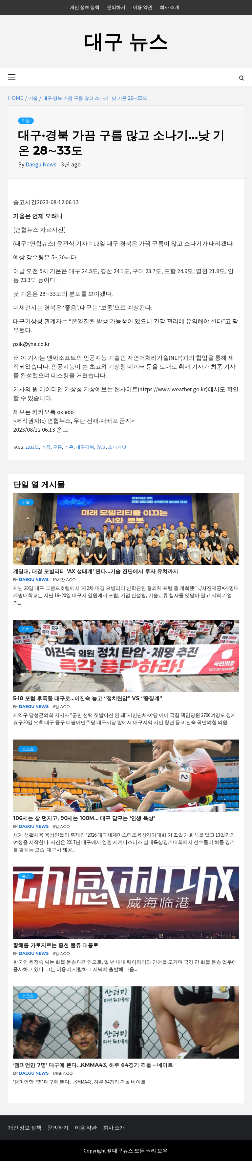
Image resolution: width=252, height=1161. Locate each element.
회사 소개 (169, 7)
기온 (69, 447)
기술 (26, 120)
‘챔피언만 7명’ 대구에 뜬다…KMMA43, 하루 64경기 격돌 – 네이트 (93, 1065)
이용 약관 (142, 7)
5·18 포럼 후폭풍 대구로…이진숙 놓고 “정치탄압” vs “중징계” (87, 698)
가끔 (46, 447)
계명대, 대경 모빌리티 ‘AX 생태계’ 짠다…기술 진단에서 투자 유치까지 (95, 571)
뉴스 (26, 875)
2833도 (32, 447)
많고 (101, 447)
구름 (57, 447)
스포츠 (28, 748)
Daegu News (42, 164)
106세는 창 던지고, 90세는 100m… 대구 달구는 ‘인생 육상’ (84, 818)
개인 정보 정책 (84, 7)
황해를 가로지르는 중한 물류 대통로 (55, 945)
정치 (26, 629)
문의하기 (116, 7)
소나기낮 (117, 447)
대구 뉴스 (126, 41)
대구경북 (85, 447)
